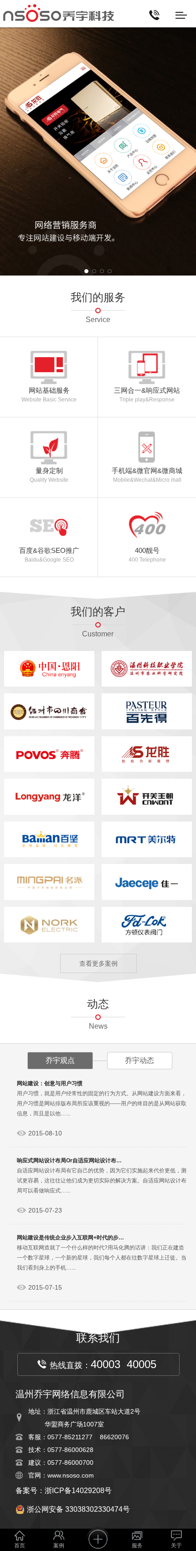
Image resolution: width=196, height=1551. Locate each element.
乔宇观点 (60, 1060)
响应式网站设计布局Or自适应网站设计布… (69, 1160)
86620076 (114, 1437)
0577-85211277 (70, 1437)
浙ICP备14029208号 (78, 1490)
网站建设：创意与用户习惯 (50, 1083)
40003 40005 (123, 1364)
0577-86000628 (70, 1449)
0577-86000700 (70, 1462)
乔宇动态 (139, 1060)
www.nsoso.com (70, 1475)
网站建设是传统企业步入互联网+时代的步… (70, 1237)
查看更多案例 (98, 963)
